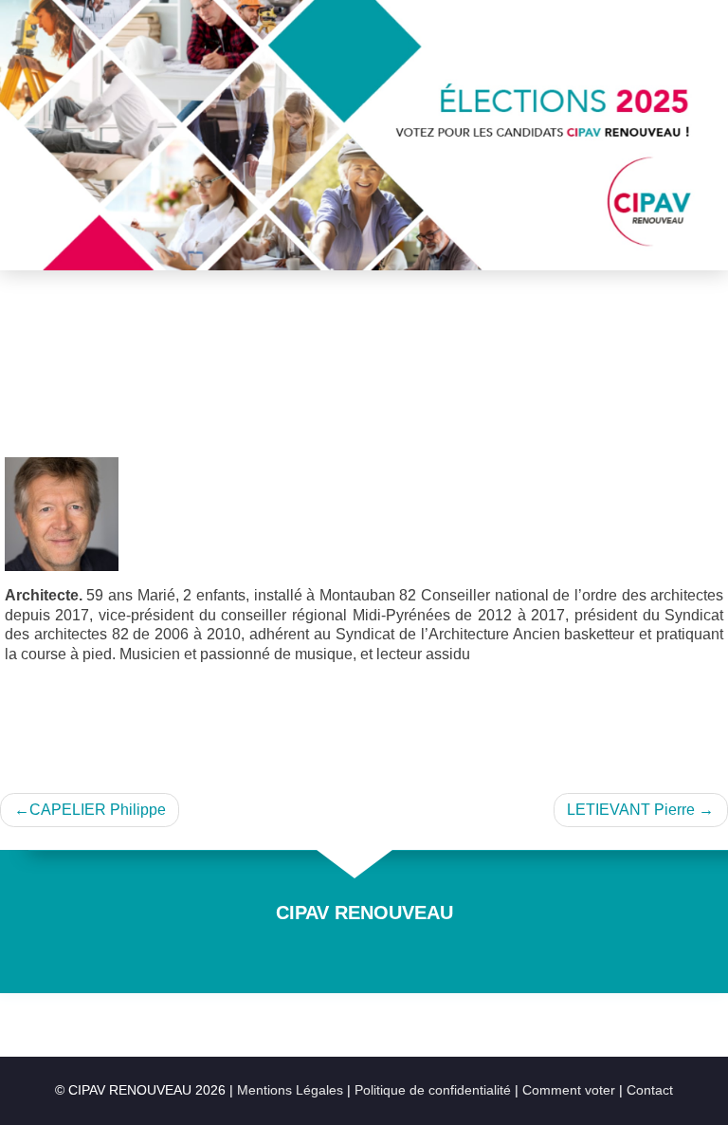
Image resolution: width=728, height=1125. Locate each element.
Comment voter (570, 1090)
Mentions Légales (292, 1090)
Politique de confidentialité (435, 1090)
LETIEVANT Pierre (631, 810)
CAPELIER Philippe (97, 810)
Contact (650, 1090)
